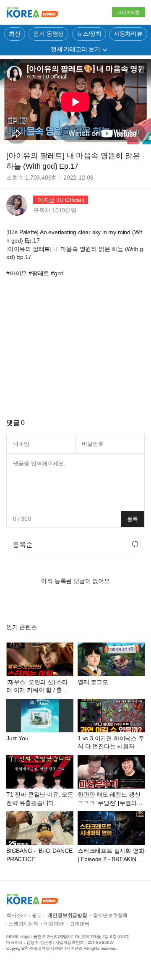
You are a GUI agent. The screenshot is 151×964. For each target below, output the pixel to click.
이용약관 (54, 924)
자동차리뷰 (128, 33)
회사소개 (16, 915)
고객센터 (79, 924)
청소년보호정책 (110, 915)
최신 (15, 33)
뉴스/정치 (89, 33)
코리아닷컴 (128, 12)
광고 (37, 915)
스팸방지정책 (23, 924)
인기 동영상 (48, 33)
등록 (132, 519)
